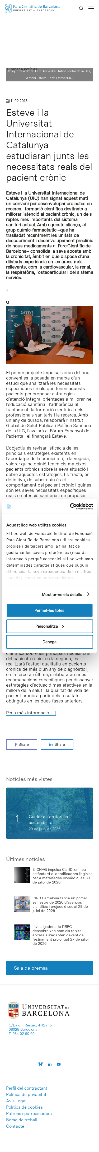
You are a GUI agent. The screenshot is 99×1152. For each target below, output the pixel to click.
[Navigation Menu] (91, 8)
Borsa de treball (21, 1120)
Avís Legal (16, 1101)
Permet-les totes (49, 610)
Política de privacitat (26, 1095)
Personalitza (46, 626)
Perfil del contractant (26, 1088)
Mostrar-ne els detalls (62, 594)
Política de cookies (24, 1107)
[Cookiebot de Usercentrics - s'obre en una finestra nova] (70, 506)
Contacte (15, 1126)
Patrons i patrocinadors (29, 1114)
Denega (49, 642)
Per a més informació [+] (31, 712)
